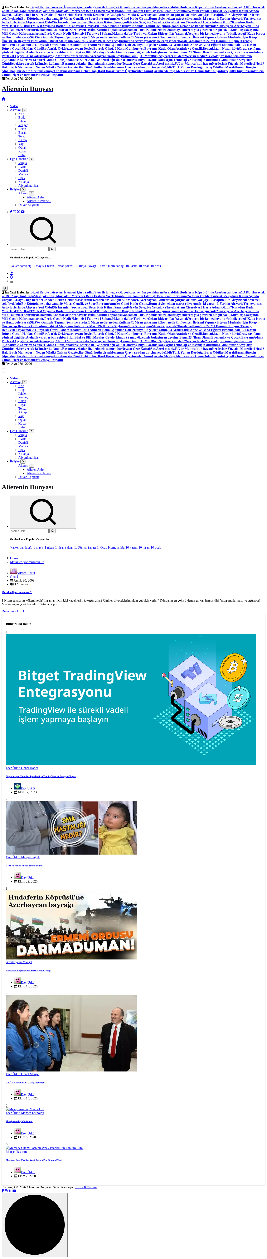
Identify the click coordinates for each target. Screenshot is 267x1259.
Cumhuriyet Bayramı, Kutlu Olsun (151, 48)
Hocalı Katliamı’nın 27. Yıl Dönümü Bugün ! (209, 41)
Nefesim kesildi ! (199, 11)
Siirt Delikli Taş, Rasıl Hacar (94, 71)
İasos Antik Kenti (88, 14)
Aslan (22, 129)
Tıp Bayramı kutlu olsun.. (30, 41)
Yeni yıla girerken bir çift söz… (209, 29)
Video (14, 106)
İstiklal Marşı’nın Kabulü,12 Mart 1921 (76, 41)
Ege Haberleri (19, 159)
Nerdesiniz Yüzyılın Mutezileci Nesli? (238, 63)
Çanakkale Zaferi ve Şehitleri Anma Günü (33, 60)
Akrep (22, 140)
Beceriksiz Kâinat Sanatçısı (108, 22)
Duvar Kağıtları (28, 204)
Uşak (21, 178)
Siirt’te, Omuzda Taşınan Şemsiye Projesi (59, 37)
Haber (34, 768)
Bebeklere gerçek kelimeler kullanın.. (36, 63)
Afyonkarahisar (28, 185)
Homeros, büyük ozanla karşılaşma (149, 60)
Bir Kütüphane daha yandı (40, 18)
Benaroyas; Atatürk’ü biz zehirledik (64, 56)
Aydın (22, 167)
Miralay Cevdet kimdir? (110, 52)
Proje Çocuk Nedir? (58, 33)
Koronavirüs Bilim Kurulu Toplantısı (95, 29)
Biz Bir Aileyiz (230, 14)
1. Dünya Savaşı (85, 266)
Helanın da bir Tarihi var (130, 33)
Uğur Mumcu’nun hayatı (194, 63)
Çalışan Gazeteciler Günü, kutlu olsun (83, 67)
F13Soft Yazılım (86, 1187)
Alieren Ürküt (26, 573)
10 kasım (131, 266)
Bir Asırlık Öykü (54, 48)
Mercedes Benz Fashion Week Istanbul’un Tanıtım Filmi (111, 11)
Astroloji (15, 110)
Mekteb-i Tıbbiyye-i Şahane (92, 33)
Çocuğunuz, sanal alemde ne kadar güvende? (186, 26)
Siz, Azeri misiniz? (163, 63)
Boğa (21, 117)
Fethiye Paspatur (51, 75)
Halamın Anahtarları (54, 29)
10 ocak (156, 266)
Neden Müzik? (46, 67)
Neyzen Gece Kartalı (136, 63)
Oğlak (22, 147)
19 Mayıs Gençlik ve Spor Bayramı (84, 18)
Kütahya (24, 182)
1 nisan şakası (64, 266)
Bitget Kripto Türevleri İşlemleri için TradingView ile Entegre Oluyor (79, 7)
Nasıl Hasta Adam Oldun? (213, 22)
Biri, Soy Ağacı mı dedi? (169, 56)
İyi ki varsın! (208, 18)
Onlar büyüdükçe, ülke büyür (225, 71)
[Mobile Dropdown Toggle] (24, 110)
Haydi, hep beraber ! (30, 14)
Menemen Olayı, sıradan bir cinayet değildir (141, 67)
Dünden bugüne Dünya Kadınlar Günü (126, 26)
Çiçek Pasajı (211, 14)
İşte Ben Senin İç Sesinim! (169, 11)
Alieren (23, 193)
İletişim (15, 189)
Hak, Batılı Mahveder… (19, 67)
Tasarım (21, 1151)
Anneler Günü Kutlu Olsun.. (129, 18)
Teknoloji (37, 1113)
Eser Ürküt (13, 768)
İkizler (22, 121)
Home (14, 558)
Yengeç (23, 125)
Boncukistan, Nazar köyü (221, 48)
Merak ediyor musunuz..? (27, 562)
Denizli (23, 170)
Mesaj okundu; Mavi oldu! (53, 11)
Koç (21, 114)
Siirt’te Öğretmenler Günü (133, 71)
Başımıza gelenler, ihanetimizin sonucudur (92, 63)
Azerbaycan (14, 962)
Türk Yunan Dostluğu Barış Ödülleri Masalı (203, 67)
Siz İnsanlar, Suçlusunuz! (71, 22)
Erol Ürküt (28, 788)
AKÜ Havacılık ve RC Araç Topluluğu (25, 1082)
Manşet (26, 857)
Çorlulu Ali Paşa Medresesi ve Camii (178, 71)
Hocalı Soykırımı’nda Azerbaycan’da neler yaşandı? (141, 41)
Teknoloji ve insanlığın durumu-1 (197, 60)
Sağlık (35, 857)
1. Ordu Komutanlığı (111, 266)
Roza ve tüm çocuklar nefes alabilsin (154, 7)
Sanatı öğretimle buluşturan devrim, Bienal (157, 52)
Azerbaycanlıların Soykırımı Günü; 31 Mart (120, 56)
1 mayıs (38, 266)
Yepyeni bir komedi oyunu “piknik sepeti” (217, 33)
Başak (22, 132)
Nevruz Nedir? (196, 56)
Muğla (22, 163)
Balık (21, 155)
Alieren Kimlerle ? (39, 201)
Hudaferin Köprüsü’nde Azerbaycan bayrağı (211, 7)
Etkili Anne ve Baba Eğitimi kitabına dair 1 (212, 45)
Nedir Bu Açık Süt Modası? (120, 14)
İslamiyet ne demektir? (58, 71)
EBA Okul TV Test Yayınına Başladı (40, 26)
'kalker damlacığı (21, 266)
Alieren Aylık (35, 197)
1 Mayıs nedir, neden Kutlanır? (110, 37)
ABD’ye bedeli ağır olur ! (106, 60)
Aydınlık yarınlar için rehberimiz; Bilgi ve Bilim (59, 52)
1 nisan (49, 266)
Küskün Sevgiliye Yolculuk (145, 22)
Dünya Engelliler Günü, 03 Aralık (158, 45)
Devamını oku (11, 611)
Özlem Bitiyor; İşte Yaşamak (168, 33)
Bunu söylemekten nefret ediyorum (174, 18)
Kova (22, 151)
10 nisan (144, 266)
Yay (21, 144)
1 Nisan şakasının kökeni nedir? (154, 37)
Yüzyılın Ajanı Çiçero (179, 22)
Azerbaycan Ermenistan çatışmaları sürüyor (171, 14)
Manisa (23, 174)
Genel (14, 576)
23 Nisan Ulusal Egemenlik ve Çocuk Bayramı (221, 52)
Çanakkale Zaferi (75, 60)
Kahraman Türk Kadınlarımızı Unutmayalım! (154, 29)
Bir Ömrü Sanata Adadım (63, 45)
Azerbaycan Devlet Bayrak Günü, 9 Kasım (96, 48)
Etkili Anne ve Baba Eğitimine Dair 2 (107, 45)
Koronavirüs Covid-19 (82, 26)
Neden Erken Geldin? (60, 14)
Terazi (22, 136)
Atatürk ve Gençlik (189, 48)
